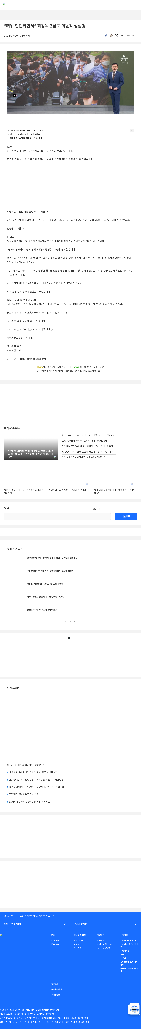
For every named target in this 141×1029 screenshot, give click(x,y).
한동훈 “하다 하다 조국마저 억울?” (42, 609)
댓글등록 (125, 516)
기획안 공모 (55, 995)
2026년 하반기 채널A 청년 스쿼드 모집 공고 (38, 916)
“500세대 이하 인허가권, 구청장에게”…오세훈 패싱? (50, 571)
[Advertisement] (70, 884)
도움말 (123, 958)
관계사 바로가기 (81, 924)
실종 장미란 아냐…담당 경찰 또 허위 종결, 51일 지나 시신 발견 (36, 779)
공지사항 (8, 915)
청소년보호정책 (103, 948)
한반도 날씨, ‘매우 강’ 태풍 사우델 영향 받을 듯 (26, 765)
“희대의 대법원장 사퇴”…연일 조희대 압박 (45, 584)
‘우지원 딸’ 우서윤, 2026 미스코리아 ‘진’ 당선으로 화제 (33, 772)
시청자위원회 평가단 (128, 940)
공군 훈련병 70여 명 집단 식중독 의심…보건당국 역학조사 (52, 558)
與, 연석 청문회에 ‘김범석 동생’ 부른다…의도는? (30, 801)
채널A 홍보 (55, 944)
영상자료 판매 (56, 989)
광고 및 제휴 (79, 940)
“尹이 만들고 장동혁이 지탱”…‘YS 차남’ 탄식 (46, 597)
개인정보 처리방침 (104, 944)
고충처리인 (124, 951)
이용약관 (100, 940)
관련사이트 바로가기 (12, 924)
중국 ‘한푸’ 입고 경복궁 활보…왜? (23, 794)
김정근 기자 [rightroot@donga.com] (26, 358)
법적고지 (54, 984)
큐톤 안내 (78, 944)
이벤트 (123, 954)
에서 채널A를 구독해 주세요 (52, 367)
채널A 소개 (55, 940)
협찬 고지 (78, 948)
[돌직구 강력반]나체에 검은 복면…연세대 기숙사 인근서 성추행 (36, 787)
